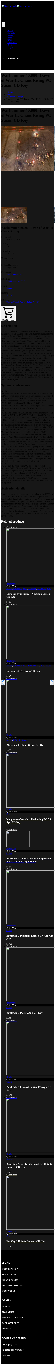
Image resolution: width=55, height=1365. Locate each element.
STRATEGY (7, 1328)
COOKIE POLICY (10, 1269)
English (9, 302)
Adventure (11, 33)
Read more (11, 584)
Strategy (10, 35)
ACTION (6, 1306)
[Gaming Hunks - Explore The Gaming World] (17, 6)
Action (10, 30)
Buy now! (8, 320)
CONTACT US (8, 1290)
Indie (9, 38)
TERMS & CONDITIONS (13, 1285)
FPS (25, 666)
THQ (23, 281)
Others (9, 814)
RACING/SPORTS (10, 1323)
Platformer (41, 588)
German (23, 302)
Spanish (36, 302)
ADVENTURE (8, 1312)
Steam (9, 295)
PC (38, 666)
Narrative (32, 666)
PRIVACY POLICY (10, 1274)
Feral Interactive (13, 281)
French (16, 302)
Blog (9, 45)
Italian (30, 302)
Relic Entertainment (14, 274)
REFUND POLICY (10, 1279)
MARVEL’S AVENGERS (12, 1317)
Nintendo (32, 588)
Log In (10, 47)
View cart (15, 58)
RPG (9, 40)
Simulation (12, 42)
